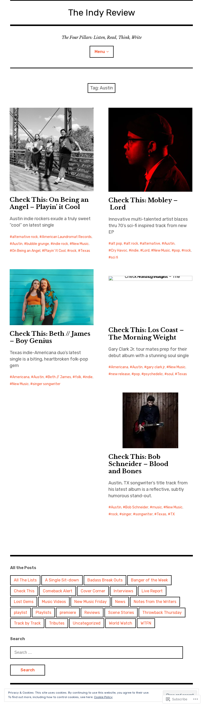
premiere (68, 612)
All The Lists (25, 580)
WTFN (146, 623)
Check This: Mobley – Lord (143, 204)
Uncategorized (87, 623)
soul (170, 374)
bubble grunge (37, 244)
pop (177, 250)
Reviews (92, 612)
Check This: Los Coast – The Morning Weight (146, 333)
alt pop (116, 243)
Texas (85, 251)
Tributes (56, 623)
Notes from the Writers (155, 601)
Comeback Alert (57, 591)
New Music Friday (90, 601)
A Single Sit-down (62, 580)
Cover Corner (93, 591)
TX (172, 514)
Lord (146, 250)
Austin (17, 244)
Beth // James (59, 377)
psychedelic (153, 374)
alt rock (132, 243)
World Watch (120, 623)
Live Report (152, 591)
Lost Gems (23, 601)
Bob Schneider (136, 507)
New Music (80, 244)
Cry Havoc (119, 250)
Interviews (123, 591)
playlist (20, 612)
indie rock (60, 244)
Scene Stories (121, 612)
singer (126, 514)
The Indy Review (101, 12)
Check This (24, 591)
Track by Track (27, 623)
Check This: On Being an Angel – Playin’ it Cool (49, 203)
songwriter (144, 514)
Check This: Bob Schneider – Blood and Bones (138, 464)
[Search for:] (96, 652)
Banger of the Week (149, 580)
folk (78, 377)
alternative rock (25, 237)
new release (120, 374)
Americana (20, 377)
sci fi (114, 257)
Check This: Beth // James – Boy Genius (50, 337)
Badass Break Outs (105, 580)
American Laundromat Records (67, 237)
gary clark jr (156, 367)
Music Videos (54, 601)
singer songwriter (46, 384)
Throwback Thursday (162, 612)
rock (73, 251)
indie (135, 250)
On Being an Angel (26, 251)
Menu (100, 51)
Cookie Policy (103, 697)
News (120, 601)
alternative (151, 243)
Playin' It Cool (55, 251)
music (157, 507)
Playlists (43, 612)
